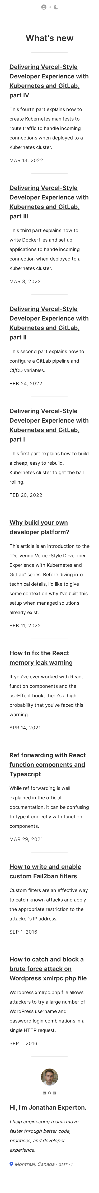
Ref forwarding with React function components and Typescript (48, 764)
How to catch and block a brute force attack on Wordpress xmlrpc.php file (48, 969)
